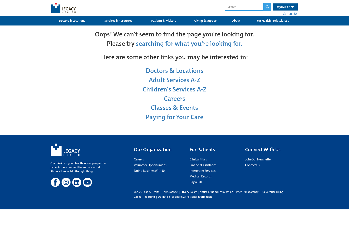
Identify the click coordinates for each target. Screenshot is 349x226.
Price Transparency (247, 192)
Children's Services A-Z (174, 89)
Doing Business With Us (149, 171)
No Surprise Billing (272, 192)
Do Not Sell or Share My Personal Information (185, 196)
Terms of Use (170, 192)
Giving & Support (206, 21)
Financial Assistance (203, 165)
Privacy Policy (189, 192)
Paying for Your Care (174, 117)
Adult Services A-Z (174, 80)
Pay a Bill (196, 182)
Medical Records (201, 176)
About (236, 21)
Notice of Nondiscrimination (216, 192)
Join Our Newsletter (258, 159)
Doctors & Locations (72, 21)
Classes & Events (174, 108)
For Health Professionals (273, 21)
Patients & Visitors (163, 21)
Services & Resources (118, 21)
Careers (174, 98)
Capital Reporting (144, 196)
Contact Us (290, 14)
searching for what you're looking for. (189, 43)
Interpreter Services (202, 171)
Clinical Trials (198, 159)
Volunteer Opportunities (150, 165)
